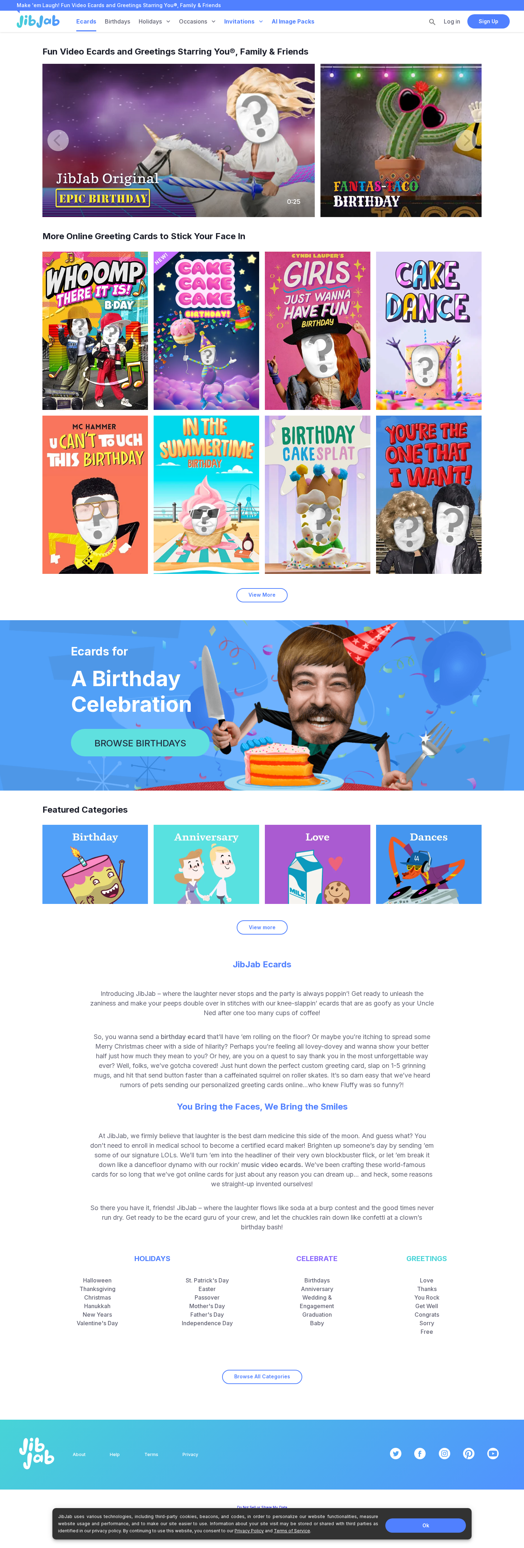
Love (426, 1280)
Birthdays (117, 21)
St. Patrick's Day (207, 1280)
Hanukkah (97, 1306)
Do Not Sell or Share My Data (262, 1507)
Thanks (427, 1288)
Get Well (426, 1306)
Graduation (317, 1314)
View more (262, 927)
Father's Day (207, 1314)
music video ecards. (272, 1164)
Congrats (427, 1314)
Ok (425, 1525)
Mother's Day (207, 1306)
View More (262, 595)
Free (427, 1331)
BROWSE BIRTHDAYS (140, 743)
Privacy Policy (249, 1530)
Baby (317, 1323)
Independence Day (207, 1323)
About (79, 1454)
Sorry (427, 1323)
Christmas (97, 1297)
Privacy (190, 1454)
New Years (97, 1314)
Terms (151, 1454)
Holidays (150, 21)
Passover (207, 1297)
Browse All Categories (262, 1376)
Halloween (97, 1280)
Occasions (193, 21)
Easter (207, 1288)
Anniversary (317, 1288)
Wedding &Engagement (317, 1302)
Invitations (239, 21)
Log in (452, 21)
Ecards (86, 21)
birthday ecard (183, 1036)
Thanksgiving (97, 1288)
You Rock (427, 1297)
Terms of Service (292, 1530)
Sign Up (488, 21)
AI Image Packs (293, 21)
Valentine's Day (97, 1323)
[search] (432, 21)
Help (115, 1454)
